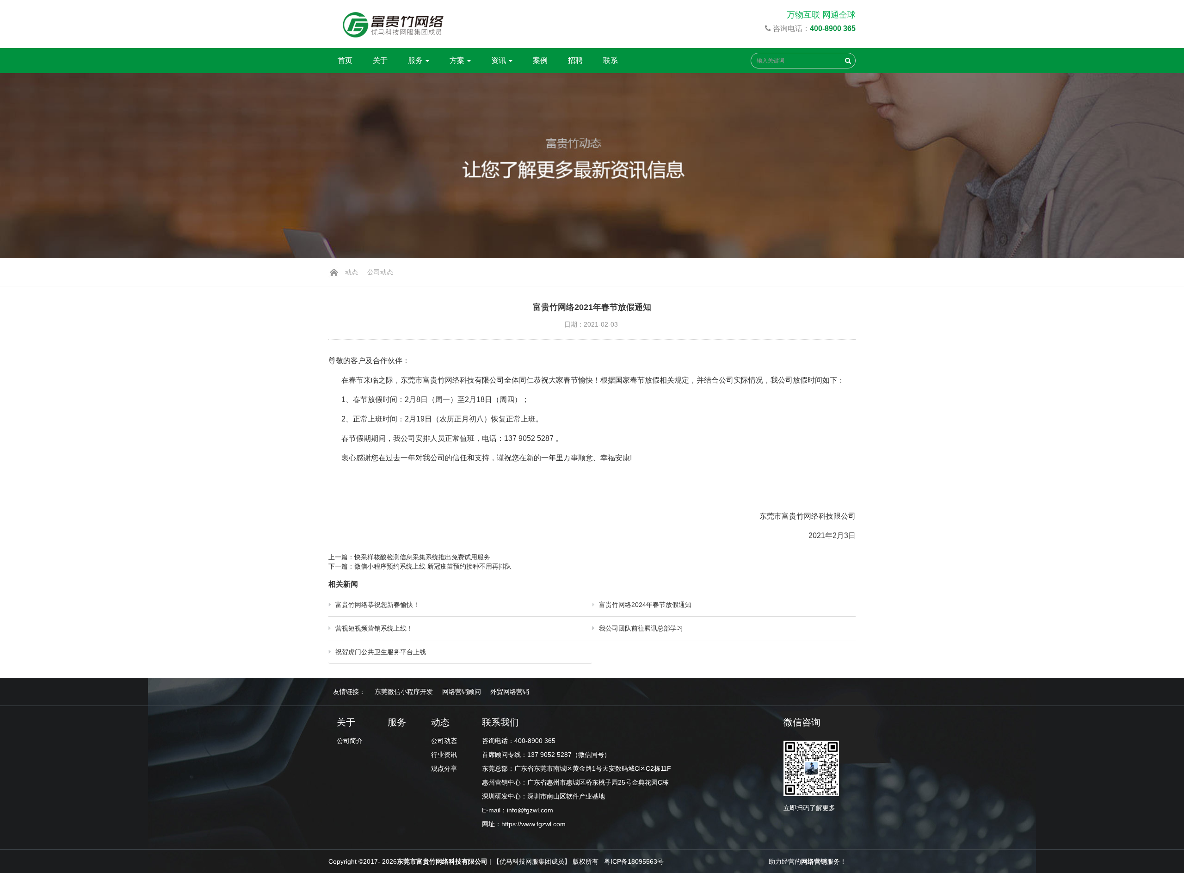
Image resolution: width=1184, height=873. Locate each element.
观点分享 (444, 768)
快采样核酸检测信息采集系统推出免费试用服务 (422, 557)
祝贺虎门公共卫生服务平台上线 (380, 652)
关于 (380, 60)
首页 (345, 60)
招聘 (575, 60)
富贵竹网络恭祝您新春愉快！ (377, 604)
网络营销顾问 (461, 691)
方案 (458, 60)
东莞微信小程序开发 (404, 691)
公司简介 (350, 740)
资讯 (499, 60)
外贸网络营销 (509, 691)
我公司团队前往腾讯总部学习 (641, 628)
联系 (610, 60)
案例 (540, 60)
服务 (416, 60)
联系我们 (500, 722)
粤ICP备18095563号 (634, 861)
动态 (351, 272)
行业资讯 (444, 754)
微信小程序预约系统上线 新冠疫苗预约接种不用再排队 (433, 566)
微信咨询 (801, 722)
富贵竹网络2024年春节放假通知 (645, 604)
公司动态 (380, 272)
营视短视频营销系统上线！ (374, 628)
